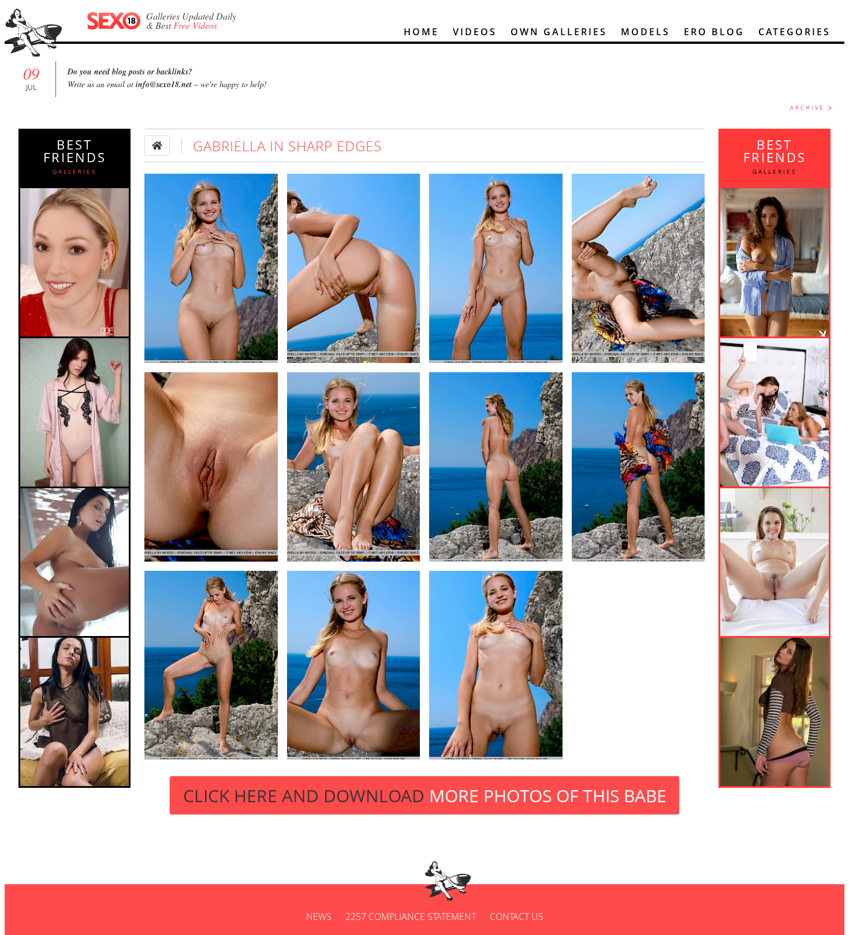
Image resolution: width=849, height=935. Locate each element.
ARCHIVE (807, 107)
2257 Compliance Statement (410, 916)
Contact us (516, 916)
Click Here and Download (424, 795)
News (319, 916)
